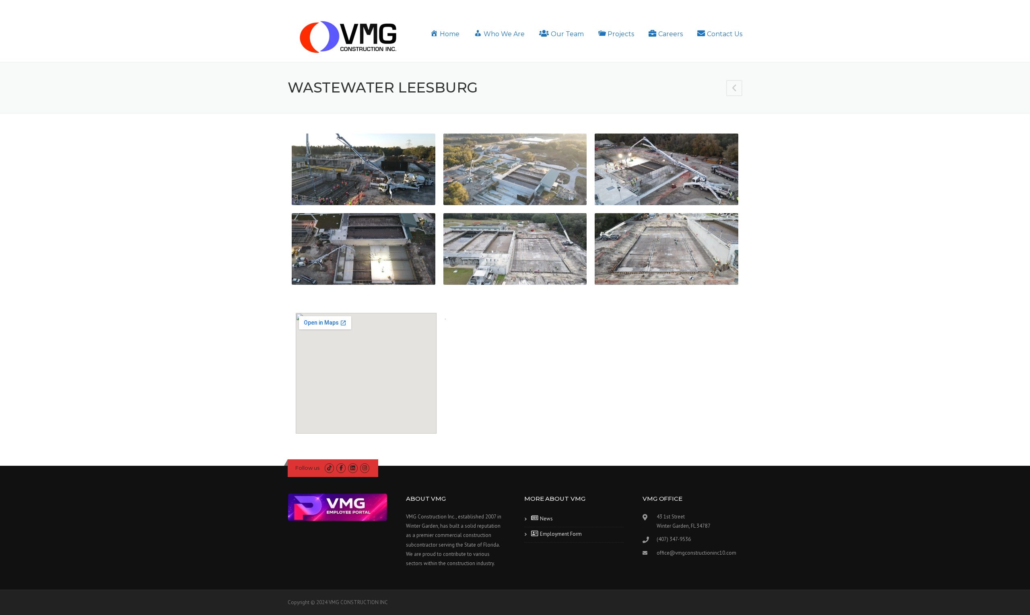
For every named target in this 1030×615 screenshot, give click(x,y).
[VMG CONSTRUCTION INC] (348, 36)
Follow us (307, 468)
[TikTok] (329, 468)
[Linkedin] (352, 468)
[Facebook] (341, 468)
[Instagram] (364, 468)
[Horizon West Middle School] (734, 89)
